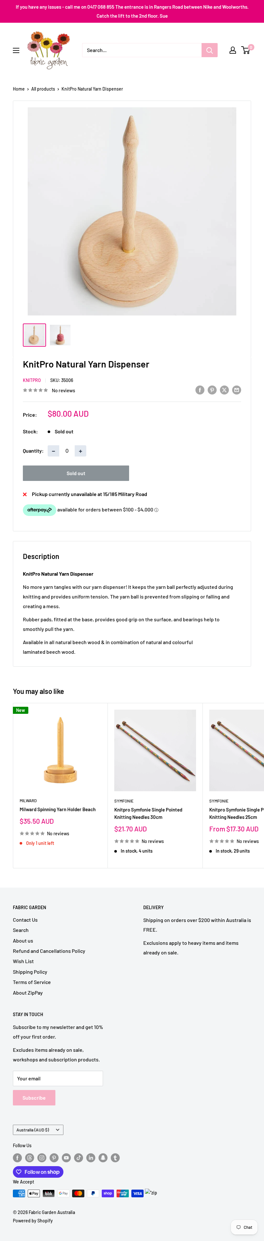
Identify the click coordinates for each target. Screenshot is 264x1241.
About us (23, 940)
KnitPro (32, 380)
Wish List (23, 961)
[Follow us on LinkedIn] (90, 1157)
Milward (28, 800)
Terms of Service (32, 982)
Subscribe (34, 1098)
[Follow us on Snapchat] (103, 1157)
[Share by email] (236, 389)
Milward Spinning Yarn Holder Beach (58, 809)
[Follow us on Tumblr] (115, 1157)
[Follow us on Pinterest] (54, 1157)
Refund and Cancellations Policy (49, 951)
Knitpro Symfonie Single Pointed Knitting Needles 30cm (148, 813)
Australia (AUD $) (32, 1129)
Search (21, 930)
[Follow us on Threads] (29, 1157)
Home (19, 89)
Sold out (76, 473)
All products (43, 89)
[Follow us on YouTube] (66, 1157)
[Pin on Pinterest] (212, 389)
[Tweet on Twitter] (224, 389)
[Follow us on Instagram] (41, 1157)
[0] (246, 50)
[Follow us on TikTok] (78, 1157)
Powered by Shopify (33, 1220)
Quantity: (33, 451)
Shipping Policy (30, 972)
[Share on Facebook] (199, 389)
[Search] (210, 50)
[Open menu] (16, 50)
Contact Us (25, 920)
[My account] (233, 50)
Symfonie (124, 800)
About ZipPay (28, 992)
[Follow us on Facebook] (17, 1157)
